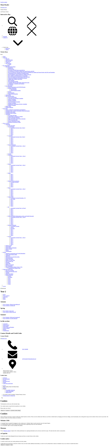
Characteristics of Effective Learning (15, 116)
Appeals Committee (12, 102)
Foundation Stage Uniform (11, 113)
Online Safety (11, 196)
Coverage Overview (15, 182)
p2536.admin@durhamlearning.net (29, 358)
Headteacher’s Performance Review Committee (17, 104)
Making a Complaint (10, 264)
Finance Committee (12, 99)
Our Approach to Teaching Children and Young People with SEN (21, 71)
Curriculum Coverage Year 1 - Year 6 (18, 145)
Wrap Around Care (9, 261)
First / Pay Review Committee (14, 101)
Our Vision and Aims (12, 115)
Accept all (7, 410)
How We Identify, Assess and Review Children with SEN (19, 74)
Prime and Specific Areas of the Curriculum (16, 118)
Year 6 (12, 134)
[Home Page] (4, 7)
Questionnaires (8, 251)
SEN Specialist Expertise (13, 81)
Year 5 (12, 133)
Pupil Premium (14, 89)
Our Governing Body (10, 96)
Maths (9, 173)
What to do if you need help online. (13, 256)
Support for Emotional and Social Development (17, 78)
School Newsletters (9, 273)
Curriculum (8, 114)
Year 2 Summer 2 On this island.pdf (10, 318)
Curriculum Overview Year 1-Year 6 (18, 127)
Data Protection (11, 92)
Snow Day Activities (10, 270)
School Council (9, 245)
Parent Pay (8, 48)
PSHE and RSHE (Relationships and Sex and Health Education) (21, 216)
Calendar (7, 272)
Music (9, 187)
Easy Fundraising (9, 265)
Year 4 (12, 132)
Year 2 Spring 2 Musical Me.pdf (9, 312)
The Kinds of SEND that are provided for (16, 70)
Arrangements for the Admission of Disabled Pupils (18, 73)
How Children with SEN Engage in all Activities (18, 75)
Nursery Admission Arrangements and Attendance (15, 109)
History (9, 164)
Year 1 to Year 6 (6, 123)
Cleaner (9, 64)
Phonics (7, 250)
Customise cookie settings (15, 410)
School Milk (8, 263)
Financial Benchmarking (13, 93)
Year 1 (12, 129)
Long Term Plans (11, 125)
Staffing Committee (12, 105)
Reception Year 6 (6, 381)
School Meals (8, 246)
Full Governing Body (12, 97)
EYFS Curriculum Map (12, 119)
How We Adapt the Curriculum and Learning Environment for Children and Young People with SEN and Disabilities (31, 72)
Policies (9, 91)
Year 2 (12, 130)
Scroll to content (4, 2)
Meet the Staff (8, 61)
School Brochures (9, 258)
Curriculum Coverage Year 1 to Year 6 (18, 208)
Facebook (5, 36)
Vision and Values (9, 59)
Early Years (5, 108)
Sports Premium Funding (16, 90)
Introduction (10, 67)
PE (8, 207)
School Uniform (9, 248)
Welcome (7, 58)
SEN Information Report (10, 66)
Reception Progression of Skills (14, 122)
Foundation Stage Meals (10, 112)
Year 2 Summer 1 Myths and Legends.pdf (11, 317)
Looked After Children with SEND (15, 79)
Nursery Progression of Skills (14, 121)
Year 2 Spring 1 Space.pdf (8, 310)
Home (4, 56)
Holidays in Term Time (10, 260)
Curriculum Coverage (15, 226)
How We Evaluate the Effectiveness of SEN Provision (19, 76)
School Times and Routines (11, 247)
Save (11, 444)
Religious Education (12, 225)
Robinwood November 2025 (11, 271)
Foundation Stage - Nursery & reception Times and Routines (18, 110)
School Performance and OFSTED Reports (16, 87)
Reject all (2, 410)
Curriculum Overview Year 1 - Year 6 (18, 156)
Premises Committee (12, 100)
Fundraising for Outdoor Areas (14, 268)
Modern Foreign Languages (13, 181)
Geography (10, 155)
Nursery (12, 227)
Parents (4, 252)
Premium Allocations (12, 88)
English (9, 153)
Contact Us (5, 37)
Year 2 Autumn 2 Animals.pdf (9, 305)
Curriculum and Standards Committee (15, 98)
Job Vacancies (8, 63)
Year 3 (12, 131)
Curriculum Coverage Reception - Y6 (18, 198)
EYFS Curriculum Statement (14, 117)
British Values (8, 106)
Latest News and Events (8, 269)
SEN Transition (11, 80)
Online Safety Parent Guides (11, 254)
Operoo (7, 49)
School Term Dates (9, 259)
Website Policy (8, 392)
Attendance (8, 255)
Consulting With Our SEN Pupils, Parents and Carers (18, 82)
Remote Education (9, 274)
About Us (5, 57)
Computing (10, 135)
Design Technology (12, 144)
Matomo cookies (7, 430)
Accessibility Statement (10, 390)
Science (9, 236)
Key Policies (10, 84)
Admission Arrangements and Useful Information (15, 253)
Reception (13, 228)
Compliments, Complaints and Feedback (16, 83)
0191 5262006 (25, 349)
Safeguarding (8, 95)
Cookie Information (9, 391)
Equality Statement (9, 107)
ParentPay (8, 262)
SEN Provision (11, 69)
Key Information (6, 65)
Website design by (9, 395)
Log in (4, 286)
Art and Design (11, 126)
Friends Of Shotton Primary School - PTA (14, 267)
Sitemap (4, 387)
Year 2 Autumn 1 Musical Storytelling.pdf (11, 304)
